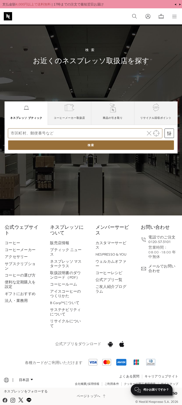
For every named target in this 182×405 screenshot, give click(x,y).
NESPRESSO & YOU (111, 254)
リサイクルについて (65, 323)
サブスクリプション (20, 266)
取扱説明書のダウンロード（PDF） (65, 275)
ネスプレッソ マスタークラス (66, 263)
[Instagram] (13, 400)
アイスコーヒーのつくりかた (65, 293)
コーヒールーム (63, 284)
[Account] (148, 16)
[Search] (134, 16)
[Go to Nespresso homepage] (8, 16)
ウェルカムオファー (111, 263)
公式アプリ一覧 (109, 280)
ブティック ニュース (66, 252)
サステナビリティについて (65, 312)
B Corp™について (64, 303)
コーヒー (12, 243)
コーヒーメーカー (20, 250)
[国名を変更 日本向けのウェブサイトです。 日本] (6, 380)
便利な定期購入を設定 (20, 284)
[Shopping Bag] (161, 16)
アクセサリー (16, 257)
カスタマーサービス (111, 245)
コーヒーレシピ (109, 273)
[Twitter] (21, 400)
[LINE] (29, 400)
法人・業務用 (16, 301)
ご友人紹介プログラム (111, 289)
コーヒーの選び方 (20, 275)
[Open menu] (174, 16)
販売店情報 (59, 243)
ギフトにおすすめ (20, 294)
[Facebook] (5, 400)
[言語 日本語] (26, 379)
